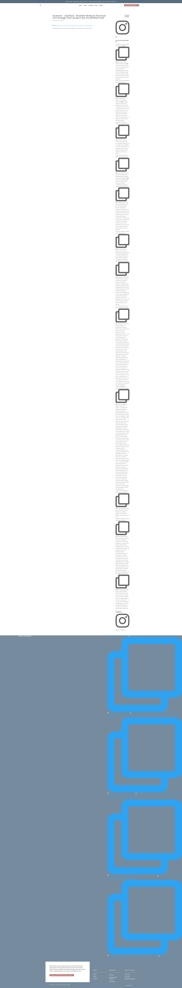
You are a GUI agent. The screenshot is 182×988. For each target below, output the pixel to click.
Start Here (127, 974)
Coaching (90, 5)
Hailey (55, 20)
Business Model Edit (130, 979)
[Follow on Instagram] (22, 640)
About (85, 5)
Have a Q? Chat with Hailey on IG (61, 975)
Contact (101, 5)
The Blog (111, 974)
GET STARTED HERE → (131, 5)
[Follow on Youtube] (25, 640)
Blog (96, 5)
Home (80, 5)
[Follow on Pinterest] (28, 640)
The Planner (112, 981)
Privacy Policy (129, 985)
